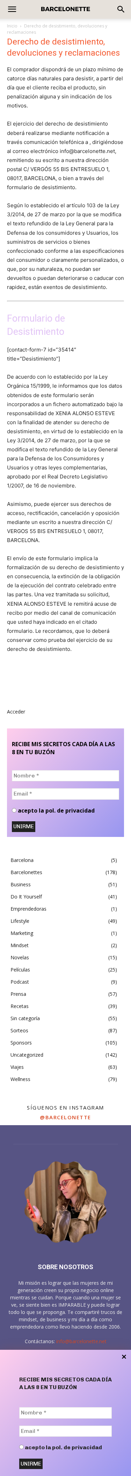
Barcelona (22, 860)
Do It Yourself (26, 896)
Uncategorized (26, 1054)
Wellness (20, 1079)
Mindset (19, 945)
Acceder (16, 711)
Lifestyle (19, 921)
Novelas (19, 957)
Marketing (21, 933)
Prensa (18, 994)
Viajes (17, 1067)
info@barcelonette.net (81, 1341)
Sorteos (19, 1030)
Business (20, 884)
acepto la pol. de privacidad (63, 1447)
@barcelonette (65, 1117)
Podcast (19, 981)
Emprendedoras (28, 908)
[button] (121, 9)
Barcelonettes (26, 872)
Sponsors (21, 1042)
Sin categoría (25, 1018)
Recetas (19, 1006)
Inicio (12, 26)
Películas (20, 969)
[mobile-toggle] (12, 9)
